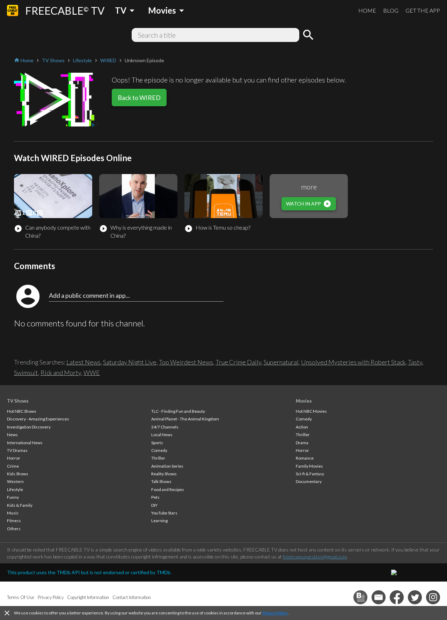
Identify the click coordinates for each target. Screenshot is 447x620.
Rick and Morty (61, 372)
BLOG (390, 10)
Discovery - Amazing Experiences (38, 418)
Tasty (415, 362)
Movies (304, 401)
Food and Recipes (167, 489)
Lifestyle (15, 489)
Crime (13, 466)
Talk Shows (161, 481)
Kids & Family (19, 505)
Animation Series (167, 466)
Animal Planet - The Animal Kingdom (185, 418)
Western (15, 481)
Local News (162, 434)
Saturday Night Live (129, 362)
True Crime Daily (238, 362)
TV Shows (18, 401)
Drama (302, 442)
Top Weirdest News (186, 362)
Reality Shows (164, 473)
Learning (159, 520)
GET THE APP (422, 10)
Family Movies (309, 466)
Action (302, 427)
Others (14, 528)
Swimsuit (26, 372)
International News (25, 442)
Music (13, 513)
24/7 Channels (164, 427)
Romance (305, 458)
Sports (157, 442)
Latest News (83, 362)
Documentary (309, 481)
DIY (154, 505)
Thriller (158, 458)
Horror (13, 458)
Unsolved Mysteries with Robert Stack (353, 362)
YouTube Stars (164, 513)
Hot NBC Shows (21, 411)
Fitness (14, 520)
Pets (155, 497)
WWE (91, 372)
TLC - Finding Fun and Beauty (178, 411)
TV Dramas (17, 450)
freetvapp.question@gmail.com (315, 557)
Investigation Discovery (29, 427)
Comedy (159, 450)
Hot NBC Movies (311, 411)
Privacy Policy (275, 612)
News (12, 434)
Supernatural (281, 362)
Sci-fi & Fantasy (310, 473)
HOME (367, 10)
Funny (13, 497)
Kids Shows (17, 473)
